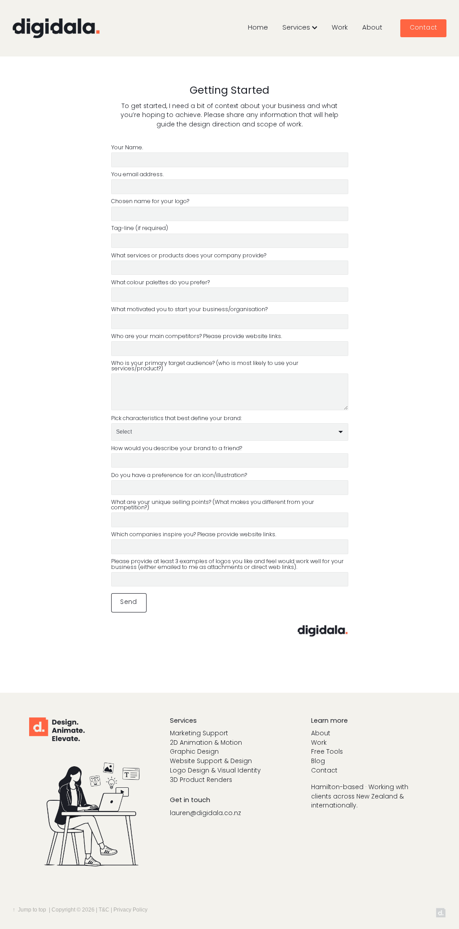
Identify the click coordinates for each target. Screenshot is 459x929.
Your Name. (127, 148)
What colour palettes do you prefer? (160, 283)
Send (128, 602)
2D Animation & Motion (206, 743)
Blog (318, 761)
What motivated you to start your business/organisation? (189, 310)
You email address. (137, 175)
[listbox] (229, 432)
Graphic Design (194, 752)
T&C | (106, 910)
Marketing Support (199, 734)
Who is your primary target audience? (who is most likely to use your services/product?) (205, 366)
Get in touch (190, 800)
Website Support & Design (211, 761)
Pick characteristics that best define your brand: (176, 418)
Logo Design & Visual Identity (215, 771)
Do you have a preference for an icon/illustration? (179, 475)
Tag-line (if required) (139, 228)
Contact (423, 28)
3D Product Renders (201, 780)
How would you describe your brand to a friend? (176, 448)
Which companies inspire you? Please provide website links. (193, 535)
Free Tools (327, 752)
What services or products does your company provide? (188, 256)
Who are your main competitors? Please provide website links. (196, 336)
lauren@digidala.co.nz (205, 813)
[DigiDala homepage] (56, 28)
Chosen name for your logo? (150, 201)
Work (340, 28)
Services (297, 28)
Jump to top (32, 910)
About (372, 28)
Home (258, 28)
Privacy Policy (130, 910)
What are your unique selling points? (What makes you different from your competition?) (212, 505)
